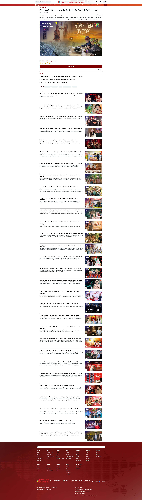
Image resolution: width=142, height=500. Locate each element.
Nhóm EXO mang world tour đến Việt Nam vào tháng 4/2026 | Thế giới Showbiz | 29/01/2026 (59, 304)
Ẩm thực (48, 458)
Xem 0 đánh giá (71, 66)
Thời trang (68, 472)
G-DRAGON (75, 86)
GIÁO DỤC (74, 4)
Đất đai (77, 458)
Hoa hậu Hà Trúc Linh (67, 86)
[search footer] (37, 446)
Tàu (87, 454)
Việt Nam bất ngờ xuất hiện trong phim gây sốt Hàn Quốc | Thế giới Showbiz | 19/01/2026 (61, 432)
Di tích (38, 470)
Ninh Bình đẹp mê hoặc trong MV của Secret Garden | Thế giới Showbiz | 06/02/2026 (60, 210)
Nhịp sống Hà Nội (50, 452)
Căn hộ (77, 456)
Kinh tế (67, 450)
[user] (105, 2)
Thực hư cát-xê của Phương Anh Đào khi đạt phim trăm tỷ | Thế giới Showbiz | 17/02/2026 (61, 128)
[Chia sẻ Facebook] (99, 15)
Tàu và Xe (88, 450)
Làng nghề (38, 468)
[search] (36, 1)
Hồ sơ (57, 456)
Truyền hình (78, 466)
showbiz (60, 86)
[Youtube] (100, 1)
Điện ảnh (68, 470)
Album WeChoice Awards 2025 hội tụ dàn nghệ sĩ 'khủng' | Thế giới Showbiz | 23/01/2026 (61, 373)
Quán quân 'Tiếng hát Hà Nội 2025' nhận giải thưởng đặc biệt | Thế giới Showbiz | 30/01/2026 (59, 292)
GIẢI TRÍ (93, 4)
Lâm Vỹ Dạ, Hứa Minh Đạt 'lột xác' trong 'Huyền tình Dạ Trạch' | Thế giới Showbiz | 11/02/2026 (60, 175)
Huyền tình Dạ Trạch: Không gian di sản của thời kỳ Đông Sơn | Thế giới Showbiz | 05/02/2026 (59, 222)
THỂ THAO (89, 4)
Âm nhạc (68, 474)
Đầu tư (77, 454)
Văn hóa (38, 464)
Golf (57, 470)
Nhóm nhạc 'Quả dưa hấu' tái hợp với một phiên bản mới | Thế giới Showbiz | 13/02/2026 (61, 163)
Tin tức (57, 452)
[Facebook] (96, 1)
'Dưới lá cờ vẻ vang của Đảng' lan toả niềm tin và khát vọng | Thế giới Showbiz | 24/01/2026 (61, 361)
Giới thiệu (51, 481)
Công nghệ (39, 460)
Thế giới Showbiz (43, 7)
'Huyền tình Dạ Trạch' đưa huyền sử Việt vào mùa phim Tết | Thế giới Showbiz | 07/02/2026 (59, 199)
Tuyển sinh (98, 454)
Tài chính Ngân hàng (70, 456)
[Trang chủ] (43, 5)
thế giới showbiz (47, 86)
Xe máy (87, 456)
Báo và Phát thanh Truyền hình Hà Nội (49, 15)
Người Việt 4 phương (60, 458)
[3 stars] (45, 63)
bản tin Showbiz (54, 86)
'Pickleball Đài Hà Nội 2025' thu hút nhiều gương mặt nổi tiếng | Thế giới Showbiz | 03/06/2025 (59, 409)
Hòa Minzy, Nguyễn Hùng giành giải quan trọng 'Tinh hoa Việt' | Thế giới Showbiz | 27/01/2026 (60, 327)
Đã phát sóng (79, 464)
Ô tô (87, 452)
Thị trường (88, 458)
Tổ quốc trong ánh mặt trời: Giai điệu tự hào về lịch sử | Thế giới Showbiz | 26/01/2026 (60, 338)
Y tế (47, 466)
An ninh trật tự (39, 458)
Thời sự (38, 450)
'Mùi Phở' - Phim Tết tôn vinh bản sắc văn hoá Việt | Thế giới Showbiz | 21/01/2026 (59, 397)
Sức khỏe (48, 464)
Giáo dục (98, 450)
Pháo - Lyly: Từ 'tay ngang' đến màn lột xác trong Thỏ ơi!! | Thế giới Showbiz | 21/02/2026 (61, 93)
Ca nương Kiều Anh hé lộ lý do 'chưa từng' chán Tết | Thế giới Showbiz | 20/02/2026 (59, 105)
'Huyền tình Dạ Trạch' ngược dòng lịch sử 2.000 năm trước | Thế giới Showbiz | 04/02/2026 (61, 233)
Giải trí (67, 464)
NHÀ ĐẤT (63, 4)
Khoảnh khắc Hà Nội (50, 456)
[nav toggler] (105, 5)
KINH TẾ (59, 4)
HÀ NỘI (50, 4)
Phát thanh (78, 468)
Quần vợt (58, 468)
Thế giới (58, 450)
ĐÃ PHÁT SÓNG (99, 4)
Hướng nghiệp (98, 456)
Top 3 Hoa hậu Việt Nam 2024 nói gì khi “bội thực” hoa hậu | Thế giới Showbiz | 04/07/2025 (62, 76)
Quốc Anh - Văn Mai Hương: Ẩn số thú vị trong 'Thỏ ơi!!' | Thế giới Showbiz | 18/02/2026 (61, 116)
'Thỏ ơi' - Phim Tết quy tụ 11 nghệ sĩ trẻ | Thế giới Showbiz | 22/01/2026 (57, 385)
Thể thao (58, 464)
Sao (67, 468)
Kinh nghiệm (78, 460)
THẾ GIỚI (54, 4)
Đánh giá (88, 460)
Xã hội (38, 456)
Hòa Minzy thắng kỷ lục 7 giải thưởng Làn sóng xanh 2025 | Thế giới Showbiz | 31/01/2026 (61, 280)
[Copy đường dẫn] (101, 15)
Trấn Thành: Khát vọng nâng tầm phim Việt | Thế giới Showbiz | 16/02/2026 (58, 140)
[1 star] (41, 63)
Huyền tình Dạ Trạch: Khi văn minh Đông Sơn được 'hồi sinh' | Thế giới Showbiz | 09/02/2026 (59, 187)
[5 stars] (50, 63)
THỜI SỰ (46, 4)
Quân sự (58, 454)
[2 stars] (43, 63)
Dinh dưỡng (49, 468)
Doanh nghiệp (68, 458)
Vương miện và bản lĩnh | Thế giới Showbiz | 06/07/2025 (54, 82)
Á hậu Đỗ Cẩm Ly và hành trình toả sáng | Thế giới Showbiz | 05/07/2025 (58, 79)
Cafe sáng (68, 454)
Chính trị (38, 454)
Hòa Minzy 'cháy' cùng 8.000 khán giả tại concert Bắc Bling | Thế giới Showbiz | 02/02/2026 (61, 256)
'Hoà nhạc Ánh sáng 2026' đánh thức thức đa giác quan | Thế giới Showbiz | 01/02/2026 (60, 268)
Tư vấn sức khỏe (50, 470)
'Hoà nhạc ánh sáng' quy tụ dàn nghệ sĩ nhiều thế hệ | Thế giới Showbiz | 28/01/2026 (59, 315)
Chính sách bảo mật (65, 481)
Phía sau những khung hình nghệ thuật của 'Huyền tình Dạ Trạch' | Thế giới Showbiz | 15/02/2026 (60, 152)
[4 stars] (47, 63)
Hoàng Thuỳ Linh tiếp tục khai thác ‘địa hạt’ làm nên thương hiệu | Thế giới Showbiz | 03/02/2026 (60, 245)
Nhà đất (78, 450)
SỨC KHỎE (84, 4)
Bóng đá (58, 466)
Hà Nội (38, 452)
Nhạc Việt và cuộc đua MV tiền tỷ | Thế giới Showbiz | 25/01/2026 (55, 350)
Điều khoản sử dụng (57, 481)
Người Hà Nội (49, 454)
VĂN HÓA (78, 4)
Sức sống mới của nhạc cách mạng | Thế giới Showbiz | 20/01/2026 (55, 420)
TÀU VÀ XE (69, 4)
